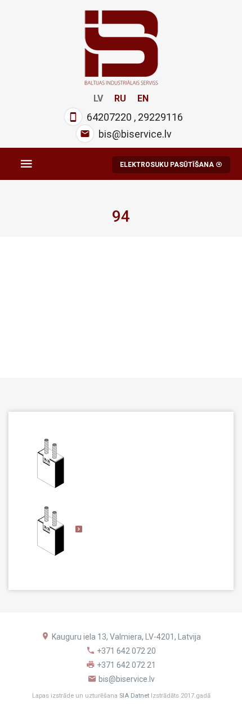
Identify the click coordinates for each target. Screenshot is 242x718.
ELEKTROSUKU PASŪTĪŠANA (168, 165)
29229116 (160, 117)
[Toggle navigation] (26, 163)
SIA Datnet (134, 695)
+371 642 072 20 (126, 650)
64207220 (109, 117)
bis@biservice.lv (135, 134)
